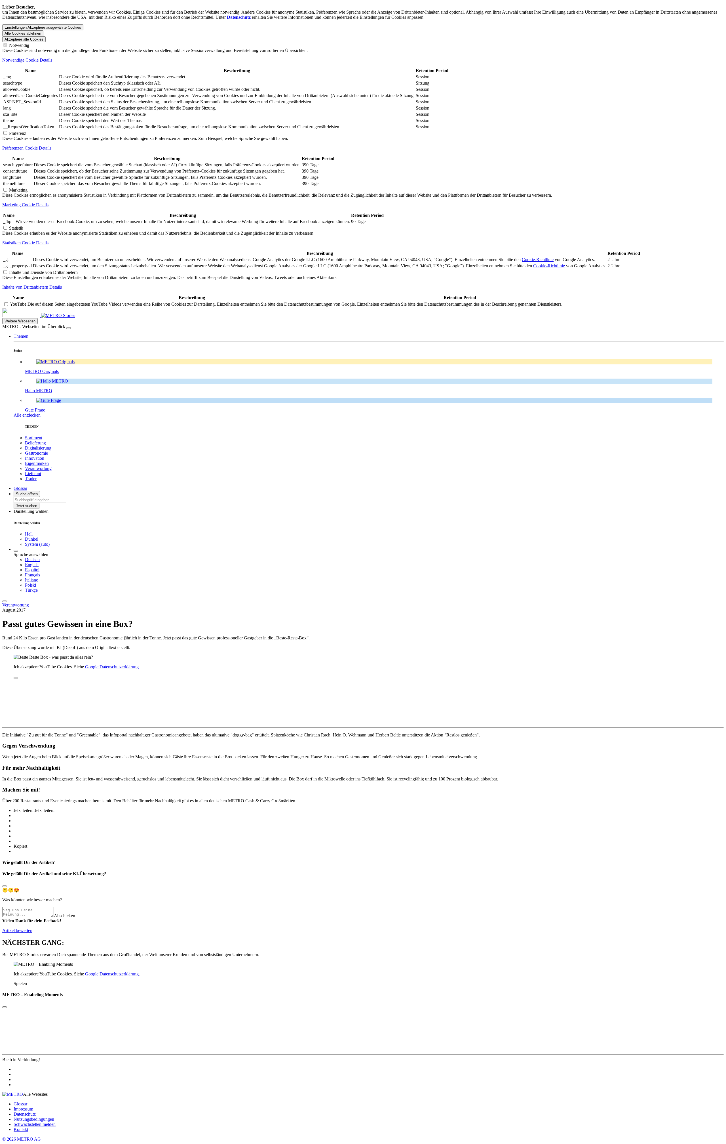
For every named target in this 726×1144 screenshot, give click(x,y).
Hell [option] (29, 534)
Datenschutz (25, 1114)
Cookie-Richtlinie (538, 259)
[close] (16, 678)
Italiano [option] (31, 580)
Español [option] (32, 569)
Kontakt (21, 1129)
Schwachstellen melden (35, 1124)
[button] (21, 336)
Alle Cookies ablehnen (23, 33)
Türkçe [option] (31, 590)
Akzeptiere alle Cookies (24, 39)
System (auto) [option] (37, 544)
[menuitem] (374, 559)
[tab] (363, 60)
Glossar (20, 1103)
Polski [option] (30, 585)
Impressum (23, 1109)
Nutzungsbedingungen (34, 1119)
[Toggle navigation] (4, 601)
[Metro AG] (32, 315)
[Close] (4, 886)
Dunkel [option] (31, 539)
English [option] (32, 564)
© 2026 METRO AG (21, 1139)
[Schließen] (68, 328)
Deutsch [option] (32, 559)
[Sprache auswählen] (16, 551)
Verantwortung (15, 605)
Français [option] (32, 574)
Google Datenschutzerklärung (112, 666)
